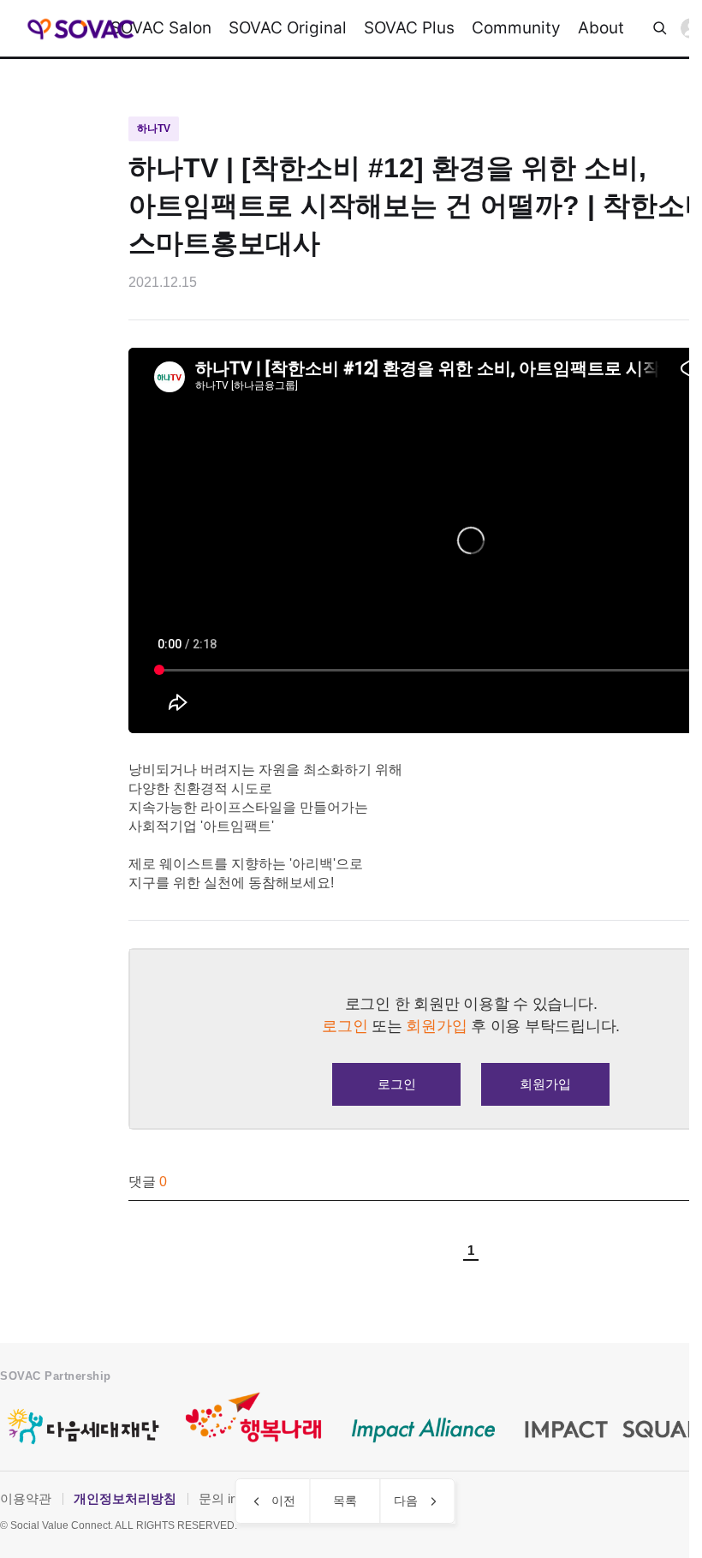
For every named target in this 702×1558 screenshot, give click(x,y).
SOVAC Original (288, 28)
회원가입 (545, 1084)
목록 (345, 1500)
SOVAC (81, 28)
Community (516, 28)
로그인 (397, 1084)
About (601, 28)
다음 (406, 1500)
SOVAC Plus (409, 28)
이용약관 (25, 1498)
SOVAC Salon (160, 28)
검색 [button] (660, 28)
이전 (283, 1500)
